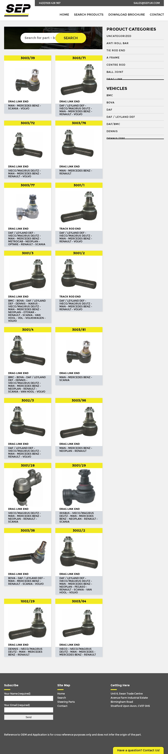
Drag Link (114, 79)
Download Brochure (126, 14)
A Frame (113, 57)
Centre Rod (116, 64)
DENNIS (112, 131)
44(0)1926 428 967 (49, 3)
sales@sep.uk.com (147, 3)
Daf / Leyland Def (121, 117)
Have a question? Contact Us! (138, 750)
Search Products (88, 14)
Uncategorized (119, 36)
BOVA (111, 102)
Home (64, 14)
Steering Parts (66, 701)
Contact (157, 14)
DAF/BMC (113, 124)
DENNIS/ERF (116, 138)
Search (71, 38)
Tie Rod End (116, 50)
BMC (110, 95)
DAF (109, 109)
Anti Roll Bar (118, 43)
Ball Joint (115, 72)
